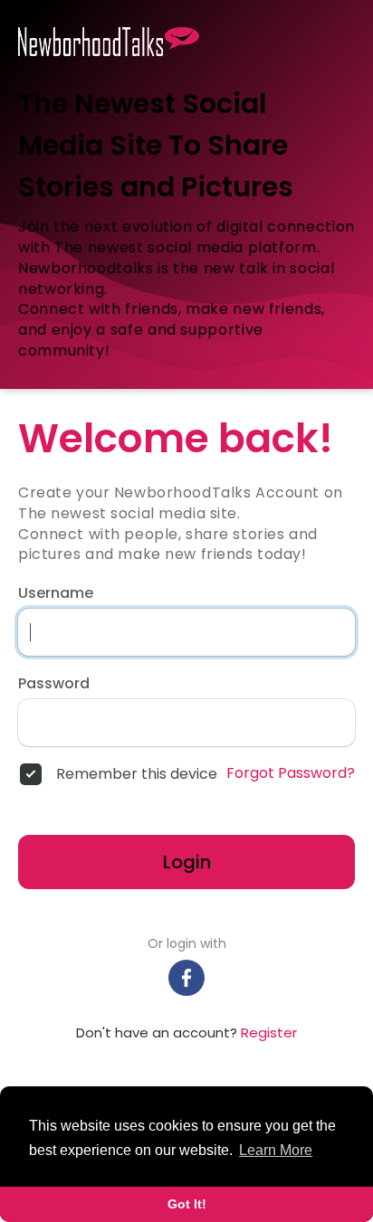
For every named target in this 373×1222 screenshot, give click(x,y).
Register (269, 1032)
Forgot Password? (290, 773)
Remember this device (136, 774)
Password (54, 684)
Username (55, 593)
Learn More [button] (275, 1150)
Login (187, 862)
